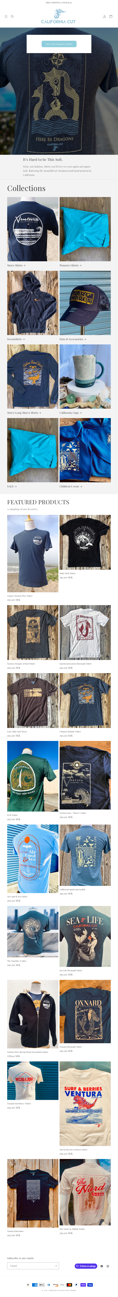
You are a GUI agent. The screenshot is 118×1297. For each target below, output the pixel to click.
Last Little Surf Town (17, 731)
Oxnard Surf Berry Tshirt (19, 1103)
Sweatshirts (14, 339)
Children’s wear (69, 486)
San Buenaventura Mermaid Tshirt (76, 664)
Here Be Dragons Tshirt (59, 43)
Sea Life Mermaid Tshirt (71, 970)
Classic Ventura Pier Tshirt (19, 596)
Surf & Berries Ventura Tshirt (73, 1149)
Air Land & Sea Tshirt (17, 896)
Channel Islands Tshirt (70, 731)
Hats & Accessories (71, 339)
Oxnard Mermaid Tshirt (71, 1047)
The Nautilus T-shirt (16, 961)
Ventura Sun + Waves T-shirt (73, 813)
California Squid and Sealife (72, 889)
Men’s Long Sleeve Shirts (22, 412)
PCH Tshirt (12, 815)
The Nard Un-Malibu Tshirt (72, 1229)
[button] (6, 16)
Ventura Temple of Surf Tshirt (21, 664)
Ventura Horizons (15, 1231)
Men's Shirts (14, 265)
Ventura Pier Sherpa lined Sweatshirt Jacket (27, 1052)
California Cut (54, 1290)
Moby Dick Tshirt (68, 573)
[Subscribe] (56, 1265)
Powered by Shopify (68, 1290)
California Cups (69, 412)
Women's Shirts (69, 265)
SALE (10, 486)
